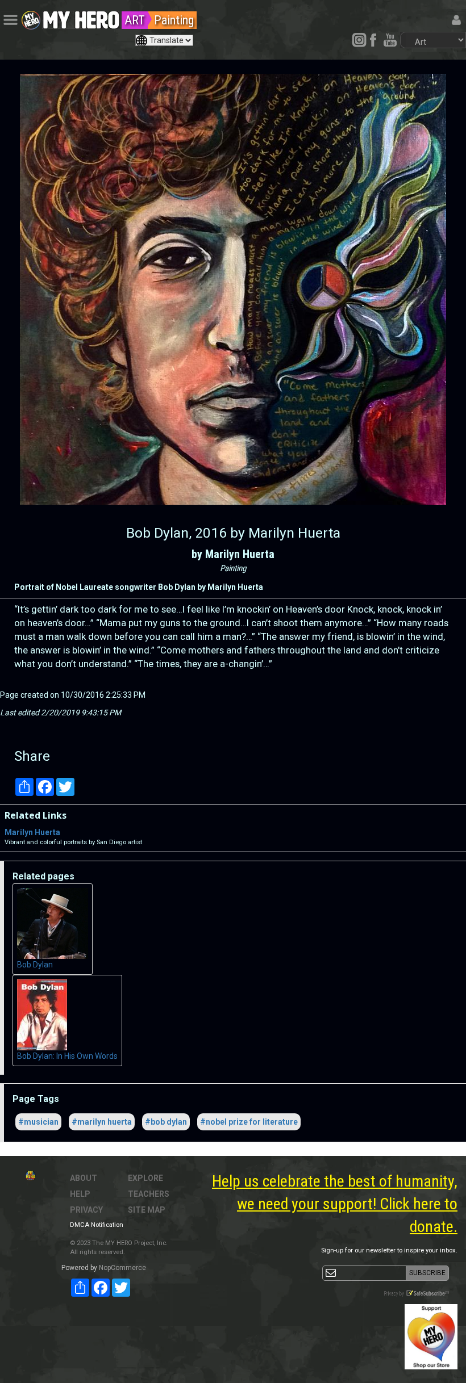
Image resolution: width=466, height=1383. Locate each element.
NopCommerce (122, 1268)
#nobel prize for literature (249, 1121)
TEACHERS (148, 1193)
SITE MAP (146, 1209)
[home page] (81, 17)
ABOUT (83, 1178)
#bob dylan (166, 1121)
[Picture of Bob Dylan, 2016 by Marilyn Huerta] (233, 289)
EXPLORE (145, 1178)
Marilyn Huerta (32, 832)
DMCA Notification (96, 1225)
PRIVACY (86, 1209)
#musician (38, 1121)
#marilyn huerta (102, 1121)
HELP (80, 1193)
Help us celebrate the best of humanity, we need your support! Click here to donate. (334, 1204)
